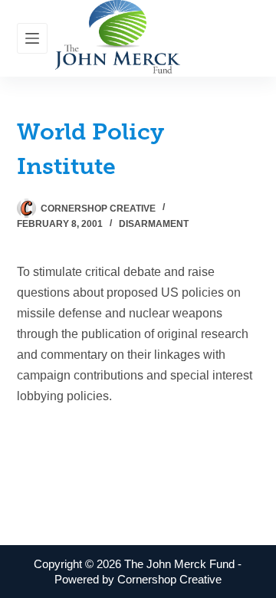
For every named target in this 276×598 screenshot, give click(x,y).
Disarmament (154, 224)
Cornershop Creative (169, 579)
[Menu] (32, 38)
